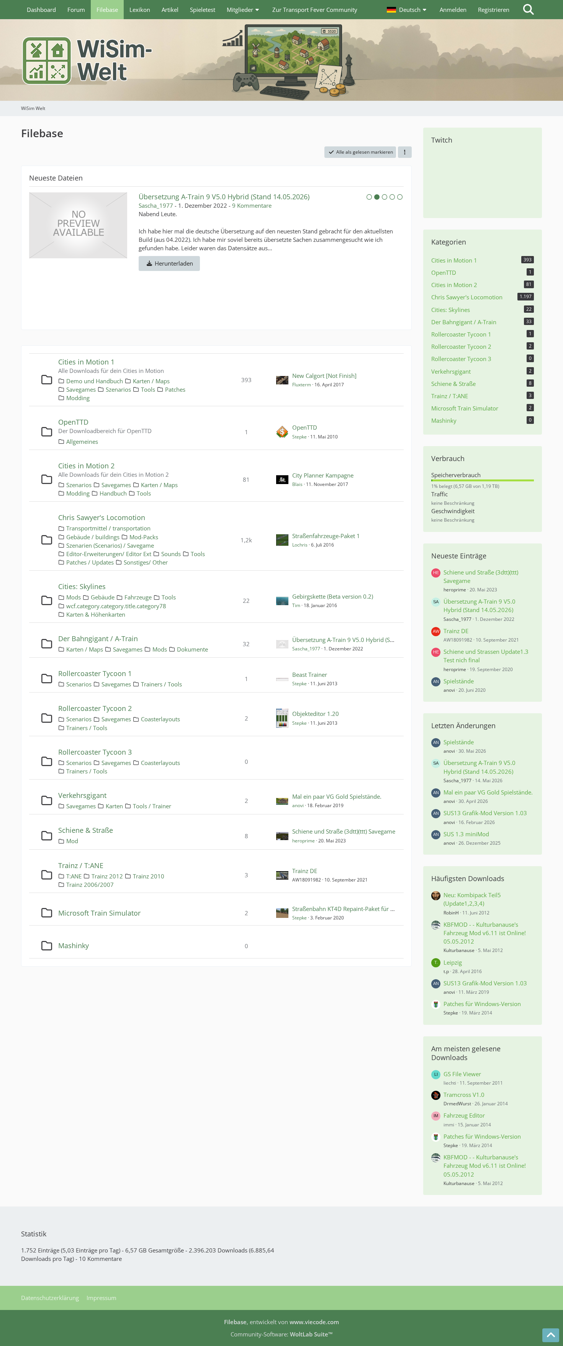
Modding (78, 398)
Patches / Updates (90, 562)
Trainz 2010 (148, 876)
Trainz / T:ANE (80, 865)
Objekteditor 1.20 (315, 713)
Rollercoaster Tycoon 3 (95, 752)
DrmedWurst (457, 1103)
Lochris (300, 545)
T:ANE (74, 876)
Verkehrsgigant (82, 795)
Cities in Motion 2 (86, 465)
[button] (407, 9)
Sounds (171, 554)
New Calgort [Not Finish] (324, 375)
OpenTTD (73, 422)
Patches (175, 389)
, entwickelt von (281, 1322)
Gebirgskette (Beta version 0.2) (332, 596)
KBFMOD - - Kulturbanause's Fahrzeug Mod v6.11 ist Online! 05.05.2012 (485, 933)
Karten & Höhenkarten (95, 614)
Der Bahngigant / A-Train (98, 638)
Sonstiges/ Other (146, 562)
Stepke (299, 436)
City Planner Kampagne (323, 475)
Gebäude (103, 597)
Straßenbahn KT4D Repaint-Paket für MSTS (348, 909)
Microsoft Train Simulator (99, 913)
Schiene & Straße (85, 830)
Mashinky (73, 945)
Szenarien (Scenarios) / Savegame (110, 545)
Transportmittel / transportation (108, 528)
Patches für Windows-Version (482, 1004)
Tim (296, 605)
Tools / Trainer (152, 806)
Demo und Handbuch (94, 381)
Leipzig (453, 962)
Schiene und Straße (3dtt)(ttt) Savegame (343, 831)
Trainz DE (185, 196)
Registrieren (493, 9)
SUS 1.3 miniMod (466, 834)
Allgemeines (82, 441)
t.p (446, 971)
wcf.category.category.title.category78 (116, 606)
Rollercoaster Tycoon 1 (95, 673)
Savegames (81, 389)
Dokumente (192, 649)
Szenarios (118, 389)
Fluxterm (301, 384)
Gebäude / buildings (92, 537)
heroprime (303, 840)
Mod (72, 841)
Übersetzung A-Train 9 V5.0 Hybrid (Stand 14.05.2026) (363, 639)
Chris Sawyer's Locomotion (101, 517)
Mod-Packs (143, 537)
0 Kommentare (290, 205)
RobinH (451, 912)
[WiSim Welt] (281, 60)
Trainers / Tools (161, 684)
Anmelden (453, 9)
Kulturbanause (459, 950)
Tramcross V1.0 (464, 1094)
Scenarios (79, 684)
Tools (148, 389)
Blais (297, 484)
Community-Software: (282, 1334)
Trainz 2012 (107, 876)
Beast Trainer (309, 674)
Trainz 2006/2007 (90, 884)
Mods (73, 597)
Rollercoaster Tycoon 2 (95, 708)
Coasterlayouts (160, 719)
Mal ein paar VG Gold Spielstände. (336, 796)
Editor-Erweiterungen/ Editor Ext (108, 554)
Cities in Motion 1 (86, 361)
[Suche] (528, 9)
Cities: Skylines (82, 586)
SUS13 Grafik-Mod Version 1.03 (485, 813)
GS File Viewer (462, 1074)
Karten (114, 806)
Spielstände (459, 681)
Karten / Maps (151, 381)
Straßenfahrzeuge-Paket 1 (326, 536)
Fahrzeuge (138, 597)
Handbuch (113, 493)
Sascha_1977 (306, 648)
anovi (298, 805)
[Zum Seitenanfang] (550, 1335)
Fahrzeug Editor (464, 1115)
